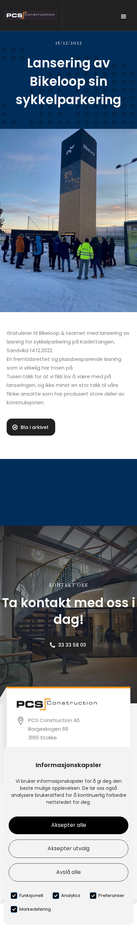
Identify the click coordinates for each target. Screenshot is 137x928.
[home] (31, 15)
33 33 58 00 (72, 645)
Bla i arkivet (35, 427)
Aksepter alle (68, 825)
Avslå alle (68, 872)
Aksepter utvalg (68, 848)
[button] (124, 17)
